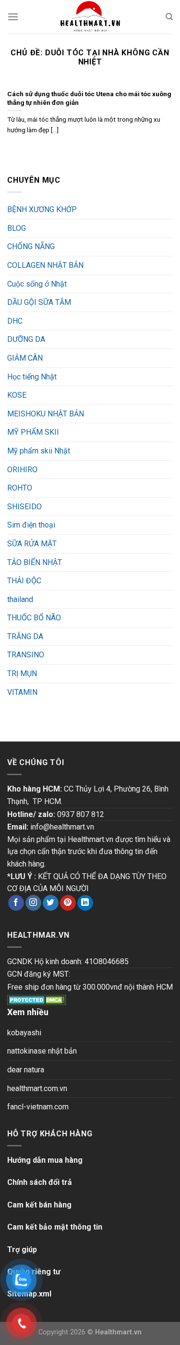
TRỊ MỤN (22, 673)
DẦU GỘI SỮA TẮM (39, 302)
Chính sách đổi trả (39, 1182)
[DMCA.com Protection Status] (36, 999)
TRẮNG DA (25, 636)
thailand (20, 599)
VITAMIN (22, 692)
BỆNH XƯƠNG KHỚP (42, 209)
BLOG (16, 228)
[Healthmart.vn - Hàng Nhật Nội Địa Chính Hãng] (90, 17)
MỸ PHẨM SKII (33, 432)
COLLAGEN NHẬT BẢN (45, 265)
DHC (15, 321)
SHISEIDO (24, 506)
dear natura (25, 1069)
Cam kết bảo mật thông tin (54, 1227)
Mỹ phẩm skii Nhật (38, 450)
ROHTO (19, 487)
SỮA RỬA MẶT (32, 543)
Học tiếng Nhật (32, 376)
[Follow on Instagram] (33, 903)
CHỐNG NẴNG (31, 246)
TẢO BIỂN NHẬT (34, 562)
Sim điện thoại (31, 524)
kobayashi (24, 1032)
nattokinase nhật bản (42, 1051)
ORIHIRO (22, 469)
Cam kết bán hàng (39, 1204)
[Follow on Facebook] (16, 903)
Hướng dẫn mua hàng (45, 1160)
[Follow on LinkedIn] (85, 903)
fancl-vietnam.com (38, 1106)
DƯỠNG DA (26, 339)
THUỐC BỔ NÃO (34, 617)
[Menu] (13, 16)
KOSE (16, 395)
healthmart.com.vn (37, 1088)
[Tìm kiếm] (169, 17)
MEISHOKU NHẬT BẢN (45, 413)
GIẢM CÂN (25, 358)
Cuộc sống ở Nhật (37, 284)
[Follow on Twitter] (51, 903)
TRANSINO (25, 654)
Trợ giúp (22, 1249)
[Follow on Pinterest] (68, 903)
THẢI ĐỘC (24, 580)
